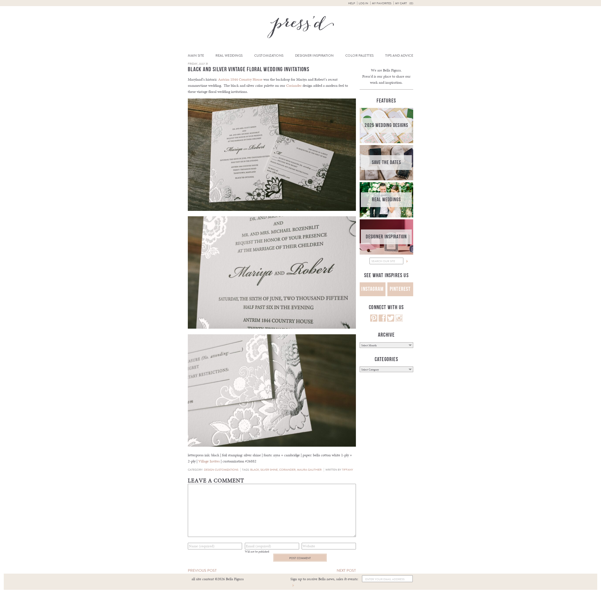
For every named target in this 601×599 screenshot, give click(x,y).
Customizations (269, 55)
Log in (363, 3)
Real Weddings (229, 55)
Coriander (294, 85)
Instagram (372, 289)
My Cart (404, 3)
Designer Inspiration (314, 55)
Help (351, 3)
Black (254, 470)
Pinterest (400, 289)
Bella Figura (392, 70)
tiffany (347, 470)
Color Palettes (359, 55)
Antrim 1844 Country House (240, 79)
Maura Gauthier (309, 470)
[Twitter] (390, 320)
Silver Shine (269, 470)
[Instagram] (399, 320)
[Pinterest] (374, 320)
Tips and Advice (399, 55)
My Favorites (381, 3)
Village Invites (209, 461)
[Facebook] (382, 320)
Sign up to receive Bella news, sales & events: (324, 579)
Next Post (346, 570)
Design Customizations (221, 470)
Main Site (196, 55)
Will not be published (257, 551)
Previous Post (202, 570)
